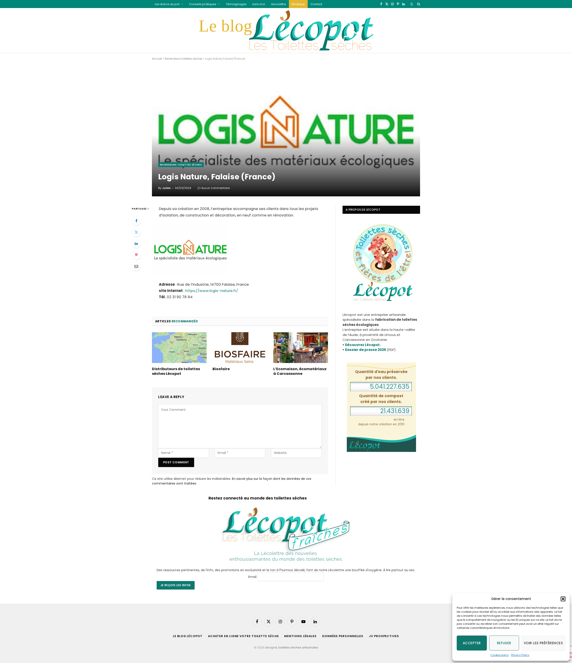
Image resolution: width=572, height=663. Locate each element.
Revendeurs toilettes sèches (183, 59)
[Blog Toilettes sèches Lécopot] (286, 30)
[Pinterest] (136, 254)
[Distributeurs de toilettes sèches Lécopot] (179, 347)
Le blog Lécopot (187, 636)
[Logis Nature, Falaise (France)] (286, 132)
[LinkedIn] (136, 243)
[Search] (418, 4)
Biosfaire (221, 369)
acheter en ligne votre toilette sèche (243, 636)
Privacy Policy (520, 655)
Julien (166, 188)
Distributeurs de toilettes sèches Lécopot (176, 371)
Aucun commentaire (215, 188)
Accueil (157, 59)
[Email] (136, 266)
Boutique (298, 4)
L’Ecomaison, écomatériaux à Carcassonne (299, 371)
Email (252, 577)
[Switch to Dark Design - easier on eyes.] (411, 4)
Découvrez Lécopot (362, 344)
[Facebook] (136, 220)
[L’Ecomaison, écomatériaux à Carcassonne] (300, 347)
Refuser (504, 643)
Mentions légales (300, 636)
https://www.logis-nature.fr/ (211, 290)
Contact (316, 4)
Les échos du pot (167, 4)
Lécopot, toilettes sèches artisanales (291, 647)
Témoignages (236, 4)
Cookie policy (499, 655)
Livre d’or (258, 4)
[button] (563, 599)
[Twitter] (136, 232)
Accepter (472, 643)
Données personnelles (342, 636)
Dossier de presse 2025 (365, 349)
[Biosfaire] (239, 347)
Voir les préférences (543, 643)
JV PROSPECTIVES (384, 636)
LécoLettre (278, 4)
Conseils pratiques (202, 4)
